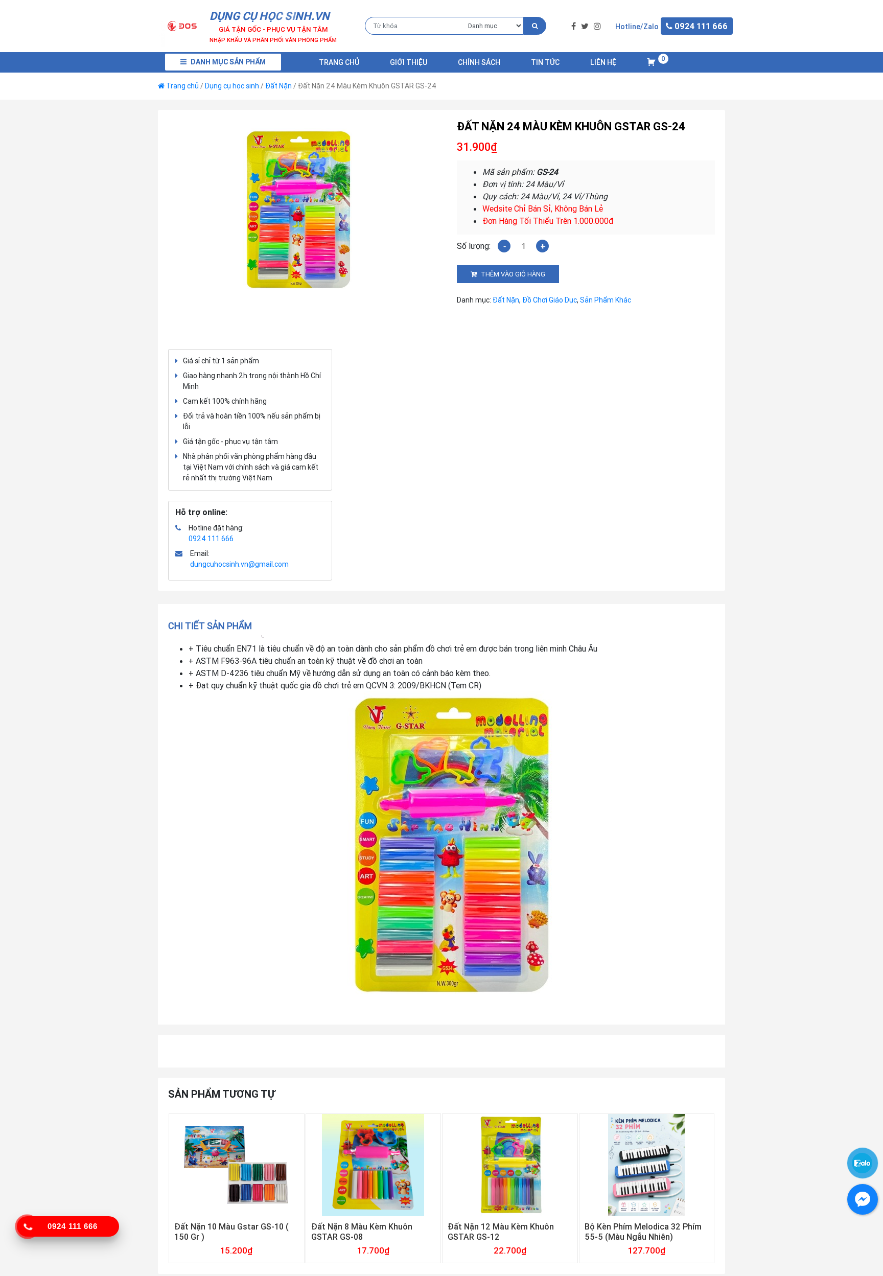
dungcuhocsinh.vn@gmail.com (239, 564)
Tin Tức (545, 62)
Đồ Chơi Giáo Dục (549, 300)
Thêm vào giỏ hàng (513, 274)
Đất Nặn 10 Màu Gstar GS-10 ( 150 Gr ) (231, 1231)
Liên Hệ (603, 62)
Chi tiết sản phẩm (210, 626)
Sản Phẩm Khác (605, 300)
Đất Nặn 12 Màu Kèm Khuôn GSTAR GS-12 (501, 1231)
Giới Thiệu (408, 62)
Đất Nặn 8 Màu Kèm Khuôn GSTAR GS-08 (361, 1231)
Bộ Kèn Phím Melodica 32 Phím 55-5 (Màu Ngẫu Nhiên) (643, 1231)
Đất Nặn (278, 85)
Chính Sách (479, 62)
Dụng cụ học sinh (232, 85)
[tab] (213, 625)
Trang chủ (339, 62)
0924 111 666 (211, 538)
